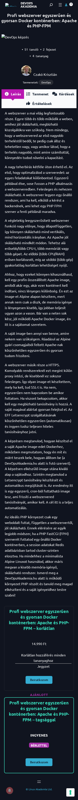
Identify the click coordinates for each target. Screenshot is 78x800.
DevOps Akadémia (29, 4)
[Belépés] (66, 5)
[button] (71, 4)
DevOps (46, 82)
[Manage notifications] (9, 790)
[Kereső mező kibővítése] (51, 5)
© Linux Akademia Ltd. (39, 789)
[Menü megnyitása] (60, 4)
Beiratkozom (39, 680)
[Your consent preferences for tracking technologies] (70, 792)
